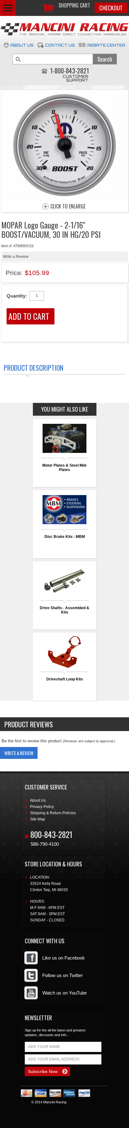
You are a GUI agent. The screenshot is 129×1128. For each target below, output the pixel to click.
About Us (22, 45)
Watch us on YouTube (64, 992)
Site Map (37, 819)
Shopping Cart (74, 5)
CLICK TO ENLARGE (67, 206)
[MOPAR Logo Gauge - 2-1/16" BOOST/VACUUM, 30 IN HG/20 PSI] (65, 197)
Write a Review (15, 256)
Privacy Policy (42, 807)
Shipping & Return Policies (53, 813)
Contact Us (60, 45)
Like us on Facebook (63, 957)
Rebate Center (106, 45)
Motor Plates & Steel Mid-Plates (64, 467)
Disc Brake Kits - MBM (64, 536)
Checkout (111, 8)
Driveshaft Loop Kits (64, 679)
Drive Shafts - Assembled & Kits (64, 610)
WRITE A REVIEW (19, 752)
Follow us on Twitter (62, 975)
